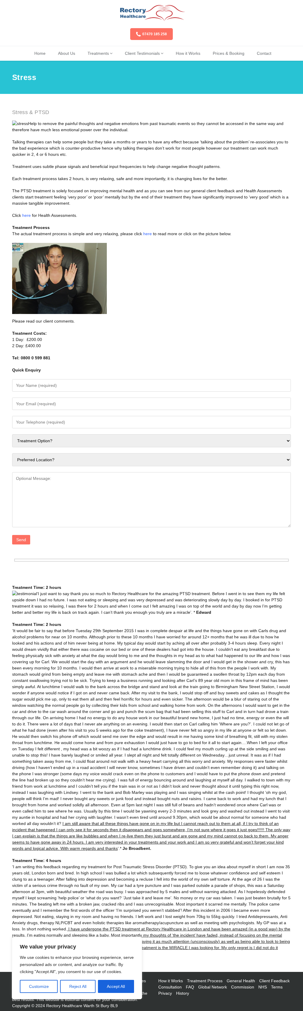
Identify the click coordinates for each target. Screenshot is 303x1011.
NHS (262, 987)
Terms (277, 987)
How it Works (188, 53)
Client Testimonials (142, 53)
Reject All (77, 986)
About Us (66, 53)
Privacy (165, 993)
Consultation (170, 987)
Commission (242, 987)
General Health (241, 980)
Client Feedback (274, 980)
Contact (264, 53)
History (182, 993)
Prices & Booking (228, 53)
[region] (77, 968)
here (147, 233)
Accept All (116, 986)
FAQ (190, 987)
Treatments (98, 53)
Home (40, 53)
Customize (39, 986)
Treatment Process (205, 980)
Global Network (212, 987)
